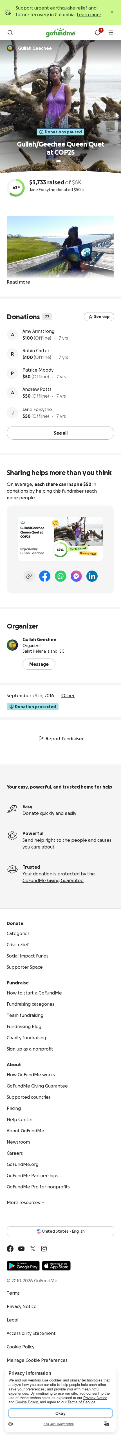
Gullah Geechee (39, 639)
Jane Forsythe (37, 409)
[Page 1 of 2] (58, 161)
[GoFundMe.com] (60, 32)
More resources (23, 1202)
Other (68, 695)
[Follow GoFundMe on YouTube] (21, 1248)
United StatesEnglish (63, 1231)
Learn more (89, 14)
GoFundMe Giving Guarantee (53, 880)
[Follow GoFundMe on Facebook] (10, 1248)
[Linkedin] (92, 576)
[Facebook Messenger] (76, 576)
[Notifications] (97, 32)
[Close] (111, 12)
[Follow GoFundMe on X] (32, 1248)
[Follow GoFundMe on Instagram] (44, 1248)
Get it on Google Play (23, 1266)
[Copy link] (29, 576)
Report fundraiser (65, 738)
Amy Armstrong (39, 331)
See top (102, 316)
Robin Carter (36, 350)
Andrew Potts (37, 389)
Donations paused (63, 132)
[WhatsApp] (60, 576)
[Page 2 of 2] (64, 161)
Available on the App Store (56, 1266)
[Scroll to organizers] (10, 48)
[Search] (10, 32)
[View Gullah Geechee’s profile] (12, 645)
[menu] (110, 32)
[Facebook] (44, 576)
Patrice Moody (38, 369)
